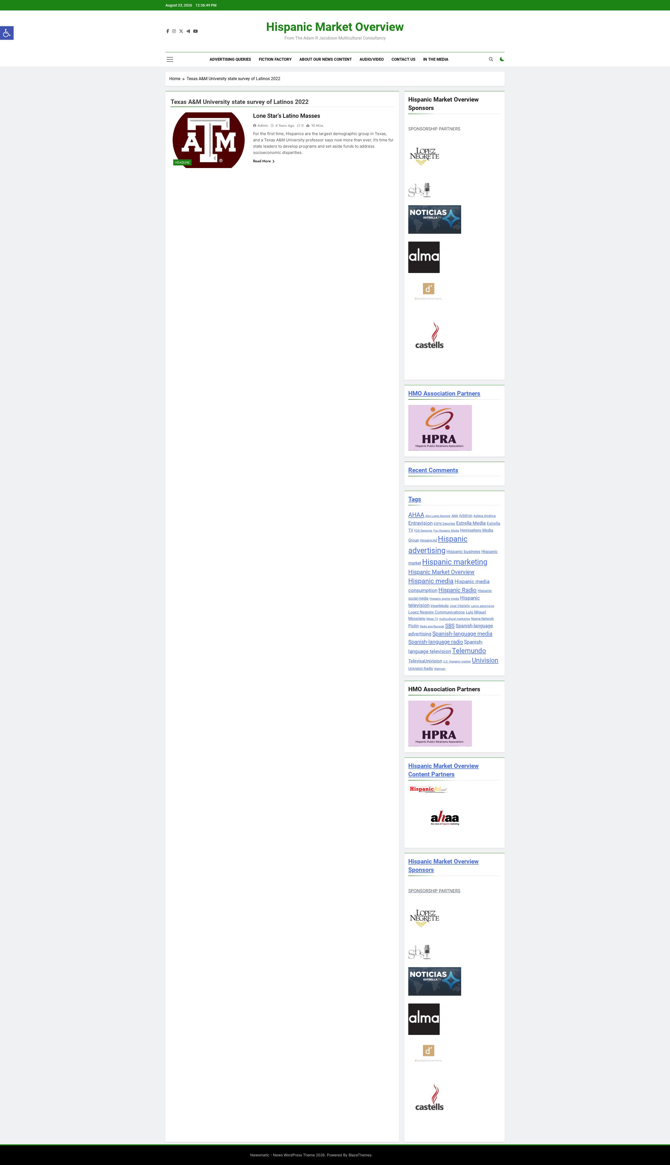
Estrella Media (471, 523)
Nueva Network (482, 619)
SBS (450, 625)
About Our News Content (325, 59)
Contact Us (403, 59)
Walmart (439, 669)
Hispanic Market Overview (335, 27)
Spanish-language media (462, 634)
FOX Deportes (423, 530)
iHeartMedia (440, 606)
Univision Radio (420, 668)
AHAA (416, 515)
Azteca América (484, 516)
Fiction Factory (275, 59)
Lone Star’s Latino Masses (286, 116)
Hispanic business (463, 551)
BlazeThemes (360, 1155)
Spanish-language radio (435, 642)
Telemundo (469, 651)
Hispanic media (431, 581)
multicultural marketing (454, 619)
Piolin (413, 625)
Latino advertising (482, 606)
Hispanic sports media (444, 598)
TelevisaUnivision (425, 661)
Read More (262, 161)
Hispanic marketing (454, 562)
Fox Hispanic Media (446, 530)
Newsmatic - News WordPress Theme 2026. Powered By (299, 1155)
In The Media (435, 59)
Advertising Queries (230, 59)
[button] (7, 33)
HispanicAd (428, 540)
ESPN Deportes (444, 524)
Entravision (420, 523)
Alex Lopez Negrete (437, 516)
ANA (454, 516)
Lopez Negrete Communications (436, 612)
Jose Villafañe (460, 606)
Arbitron (465, 516)
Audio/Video (372, 59)
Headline (182, 162)
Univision (485, 660)
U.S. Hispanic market (457, 661)
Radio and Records (432, 626)
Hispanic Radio (457, 590)
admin (263, 125)
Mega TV (432, 619)
